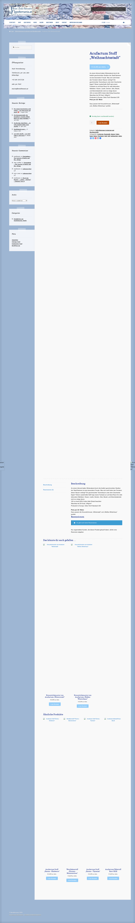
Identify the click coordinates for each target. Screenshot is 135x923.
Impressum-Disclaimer (76, 22)
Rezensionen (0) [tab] (48, 490)
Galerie (41, 22)
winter (120, 136)
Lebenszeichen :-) (22, 170)
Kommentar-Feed (17, 244)
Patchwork (101, 136)
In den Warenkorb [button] (55, 704)
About (57, 22)
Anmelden (15, 240)
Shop (19, 22)
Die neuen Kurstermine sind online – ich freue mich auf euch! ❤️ (22, 110)
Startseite (12, 22)
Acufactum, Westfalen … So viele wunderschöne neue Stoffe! (22, 124)
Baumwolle (107, 134)
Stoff (109, 136)
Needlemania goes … (20, 129)
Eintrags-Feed (16, 242)
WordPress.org (16, 246)
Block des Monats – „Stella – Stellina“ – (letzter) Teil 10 (22, 179)
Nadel (91, 136)
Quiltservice (27, 22)
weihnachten (114, 136)
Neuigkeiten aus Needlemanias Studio (20, 220)
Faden (117, 134)
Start (12, 31)
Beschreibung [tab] (47, 485)
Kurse (35, 22)
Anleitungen (49, 22)
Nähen (95, 136)
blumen (113, 134)
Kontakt (64, 22)
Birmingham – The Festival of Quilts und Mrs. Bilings (22, 158)
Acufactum (100, 134)
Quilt (105, 136)
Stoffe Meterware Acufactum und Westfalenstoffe (28, 31)
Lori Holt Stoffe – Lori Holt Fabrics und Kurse (22, 134)
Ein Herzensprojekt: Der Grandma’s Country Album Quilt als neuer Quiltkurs (22, 116)
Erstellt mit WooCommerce (32, 914)
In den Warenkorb (103, 123)
